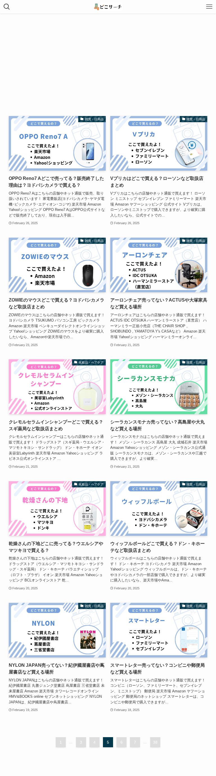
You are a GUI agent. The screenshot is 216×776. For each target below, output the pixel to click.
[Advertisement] (108, 55)
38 (155, 742)
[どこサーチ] (108, 7)
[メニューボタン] (209, 7)
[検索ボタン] (7, 7)
